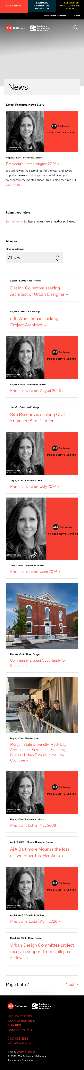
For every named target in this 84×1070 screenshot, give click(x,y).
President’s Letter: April (33, 921)
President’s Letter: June (33, 571)
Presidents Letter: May (33, 825)
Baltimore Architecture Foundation (42, 6)
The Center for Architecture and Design (70, 6)
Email (13, 221)
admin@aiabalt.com (20, 1043)
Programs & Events (55, 15)
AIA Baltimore (14, 5)
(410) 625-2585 (18, 1039)
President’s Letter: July (33, 486)
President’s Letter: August (31, 164)
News (77, 15)
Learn (13, 185)
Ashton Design (26, 1052)
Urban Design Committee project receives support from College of (42, 951)
